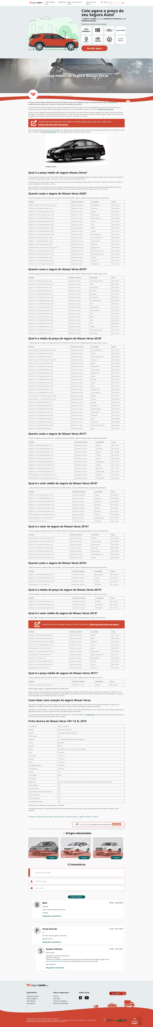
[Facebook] (80, 999)
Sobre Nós (56, 999)
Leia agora (52, 857)
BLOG (105, 2)
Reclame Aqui (91, 715)
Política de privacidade (60, 1003)
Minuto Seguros (32, 999)
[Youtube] (87, 999)
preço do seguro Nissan (48, 132)
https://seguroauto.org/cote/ (54, 961)
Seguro (56, 96)
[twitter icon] (119, 824)
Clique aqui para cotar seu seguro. (53, 124)
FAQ (102, 2)
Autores (56, 996)
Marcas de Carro (67, 96)
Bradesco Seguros (33, 996)
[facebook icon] (116, 824)
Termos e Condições (60, 1001)
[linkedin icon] (113, 824)
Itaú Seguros (31, 1003)
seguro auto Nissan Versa (105, 109)
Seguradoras (62, 2)
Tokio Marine (31, 1001)
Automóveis (70, 856)
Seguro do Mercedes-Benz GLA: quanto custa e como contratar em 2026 (42, 849)
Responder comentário (51, 916)
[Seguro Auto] (33, 95)
